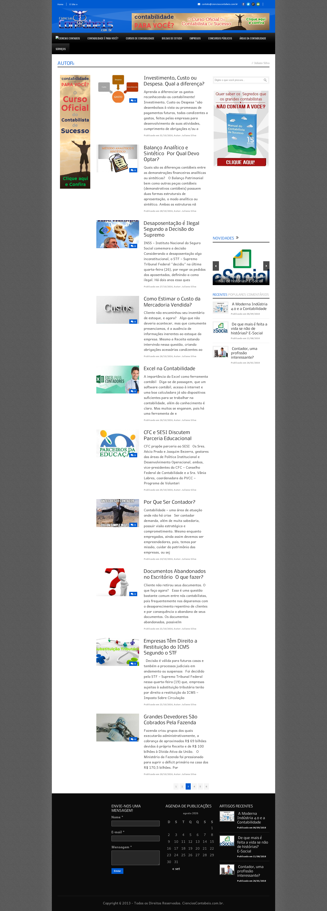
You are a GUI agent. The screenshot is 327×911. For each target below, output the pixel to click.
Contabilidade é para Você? (102, 38)
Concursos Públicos (220, 38)
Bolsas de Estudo (172, 38)
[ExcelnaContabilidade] (169, 368)
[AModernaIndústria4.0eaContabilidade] (251, 817)
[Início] (68, 38)
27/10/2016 (166, 286)
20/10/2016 (166, 774)
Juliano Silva (189, 135)
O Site (73, 4)
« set (176, 868)
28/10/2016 (166, 211)
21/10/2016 (166, 628)
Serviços (61, 49)
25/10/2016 (166, 490)
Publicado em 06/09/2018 (245, 314)
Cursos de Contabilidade (140, 38)
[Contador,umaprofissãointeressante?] (244, 352)
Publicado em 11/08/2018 (245, 338)
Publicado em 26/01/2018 (245, 362)
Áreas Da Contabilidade (253, 38)
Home (60, 4)
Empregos (195, 38)
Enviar (117, 871)
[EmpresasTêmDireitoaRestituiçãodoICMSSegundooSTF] (171, 646)
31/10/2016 (166, 135)
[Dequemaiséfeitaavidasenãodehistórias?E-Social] (249, 328)
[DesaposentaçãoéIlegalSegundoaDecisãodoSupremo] (172, 229)
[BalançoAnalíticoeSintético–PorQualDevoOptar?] (172, 153)
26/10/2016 (166, 356)
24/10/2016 (166, 559)
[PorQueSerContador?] (170, 502)
